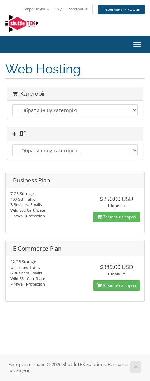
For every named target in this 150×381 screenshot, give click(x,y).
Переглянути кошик (121, 9)
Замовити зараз (119, 217)
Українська (35, 9)
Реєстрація (78, 9)
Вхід (58, 9)
